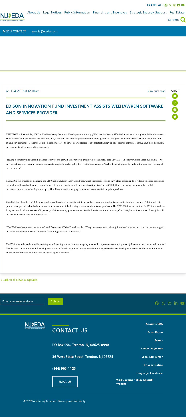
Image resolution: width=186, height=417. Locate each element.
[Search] (183, 20)
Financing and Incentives (110, 12)
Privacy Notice (153, 365)
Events (159, 340)
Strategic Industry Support (148, 12)
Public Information (77, 12)
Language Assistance (149, 373)
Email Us (65, 382)
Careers (173, 20)
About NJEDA (154, 324)
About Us (33, 12)
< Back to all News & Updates (18, 280)
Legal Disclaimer (152, 356)
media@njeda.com (44, 31)
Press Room (155, 332)
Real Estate (177, 12)
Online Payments (152, 348)
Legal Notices (52, 12)
